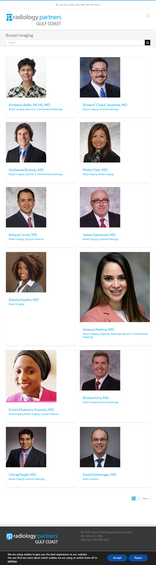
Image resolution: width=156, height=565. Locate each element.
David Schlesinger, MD (99, 474)
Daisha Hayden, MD (24, 300)
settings (12, 561)
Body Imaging (90, 174)
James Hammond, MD (99, 235)
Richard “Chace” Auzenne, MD (105, 105)
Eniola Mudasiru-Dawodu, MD (31, 409)
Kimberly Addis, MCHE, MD (29, 105)
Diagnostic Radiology (110, 333)
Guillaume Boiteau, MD (26, 170)
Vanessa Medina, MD (98, 329)
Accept (117, 558)
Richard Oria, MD (96, 398)
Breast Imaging (16, 109)
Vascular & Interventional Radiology (44, 109)
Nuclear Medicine (34, 239)
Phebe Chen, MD (95, 170)
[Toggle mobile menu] (148, 16)
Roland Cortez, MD (23, 235)
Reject (138, 558)
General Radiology (109, 109)
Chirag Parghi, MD (22, 474)
